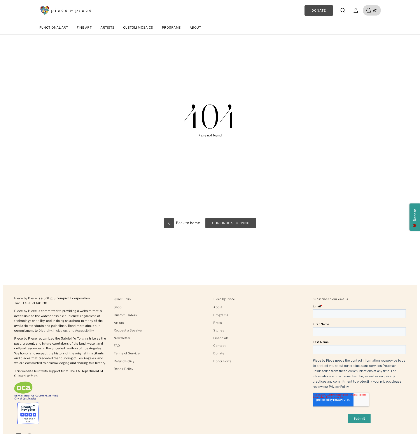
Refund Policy (124, 361)
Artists (107, 27)
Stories (218, 330)
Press (217, 322)
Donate (218, 353)
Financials (221, 338)
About (195, 27)
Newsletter (122, 338)
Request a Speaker (128, 330)
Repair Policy (123, 369)
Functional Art (53, 27)
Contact (219, 345)
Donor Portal (222, 361)
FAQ (117, 345)
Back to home (187, 223)
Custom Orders (125, 315)
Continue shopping (230, 223)
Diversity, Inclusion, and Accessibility (66, 331)
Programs (171, 27)
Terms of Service (127, 353)
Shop (117, 307)
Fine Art (84, 27)
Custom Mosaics (138, 27)
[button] (342, 10)
